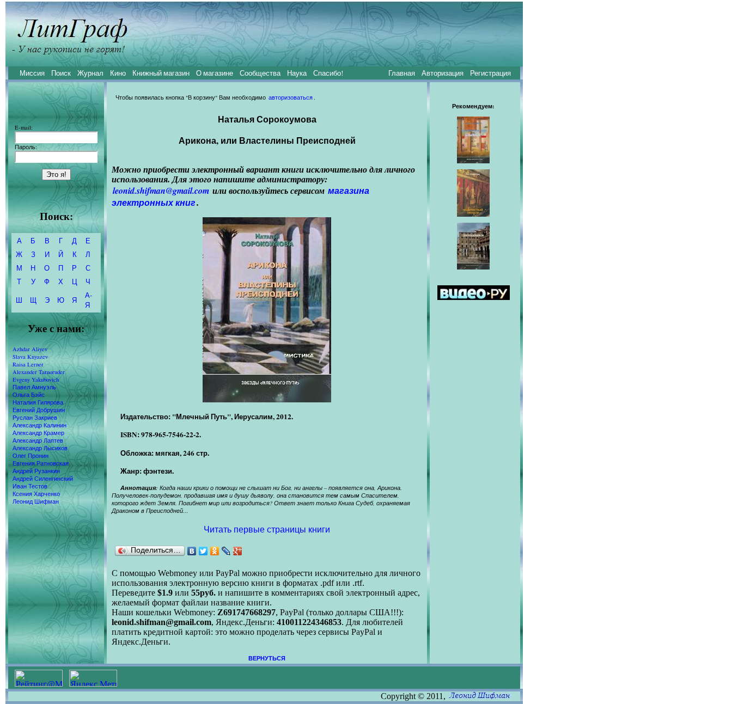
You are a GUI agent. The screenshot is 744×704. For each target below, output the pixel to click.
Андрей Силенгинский (43, 478)
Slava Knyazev (30, 356)
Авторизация (443, 73)
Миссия (32, 73)
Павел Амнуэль (34, 387)
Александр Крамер (38, 433)
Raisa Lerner (28, 364)
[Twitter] (203, 551)
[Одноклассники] (215, 551)
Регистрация (490, 73)
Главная (401, 73)
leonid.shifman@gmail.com (161, 191)
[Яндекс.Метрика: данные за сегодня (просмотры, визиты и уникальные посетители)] (93, 678)
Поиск (61, 73)
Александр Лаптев (38, 440)
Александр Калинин (39, 425)
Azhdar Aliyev (30, 349)
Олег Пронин (30, 456)
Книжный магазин (161, 73)
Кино (118, 73)
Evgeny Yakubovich (36, 379)
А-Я (88, 300)
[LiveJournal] (226, 551)
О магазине (214, 73)
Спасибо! (328, 73)
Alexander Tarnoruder (39, 372)
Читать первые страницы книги (267, 529)
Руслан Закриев (35, 417)
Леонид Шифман (36, 501)
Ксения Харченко (36, 494)
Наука (297, 73)
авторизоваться (291, 97)
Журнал (90, 73)
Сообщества (260, 73)
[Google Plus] (237, 551)
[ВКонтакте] (192, 551)
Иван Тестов (30, 486)
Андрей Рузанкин (36, 471)
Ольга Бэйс (29, 395)
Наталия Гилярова (38, 402)
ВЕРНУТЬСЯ (266, 658)
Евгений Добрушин (39, 410)
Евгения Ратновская (41, 463)
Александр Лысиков (40, 448)
